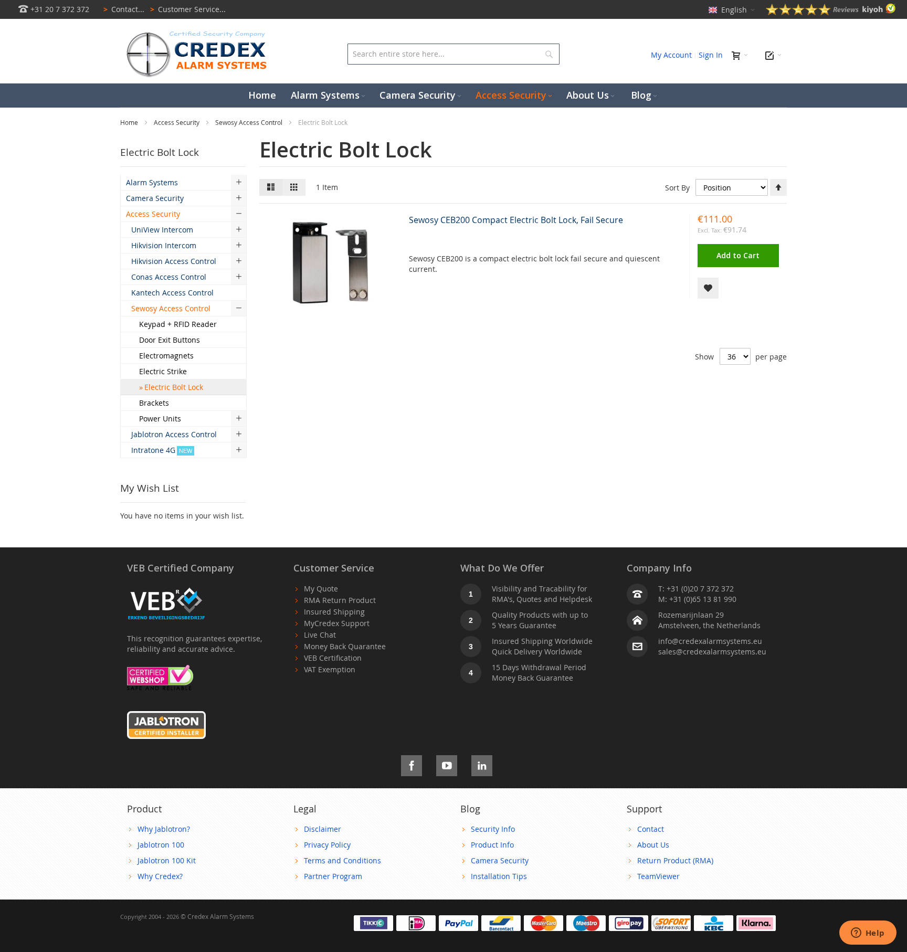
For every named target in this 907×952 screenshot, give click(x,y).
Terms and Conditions (342, 860)
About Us (653, 845)
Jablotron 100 (161, 845)
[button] (708, 288)
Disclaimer (322, 829)
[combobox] (453, 54)
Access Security (177, 122)
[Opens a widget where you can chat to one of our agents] (868, 934)
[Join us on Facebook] (411, 764)
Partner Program (333, 876)
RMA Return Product (340, 600)
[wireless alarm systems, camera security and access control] (199, 34)
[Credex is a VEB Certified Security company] (166, 589)
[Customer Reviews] (831, 12)
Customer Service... (188, 9)
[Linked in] (481, 764)
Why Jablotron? (164, 829)
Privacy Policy (327, 845)
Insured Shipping (334, 612)
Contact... (123, 9)
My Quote (321, 589)
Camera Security (500, 860)
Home (130, 122)
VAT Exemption (329, 669)
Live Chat (320, 635)
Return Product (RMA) (675, 860)
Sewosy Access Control (249, 122)
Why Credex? (160, 876)
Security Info (493, 829)
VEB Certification (333, 658)
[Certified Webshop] (160, 670)
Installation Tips (499, 876)
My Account (671, 55)
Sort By (677, 188)
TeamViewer (658, 876)
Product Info (492, 845)
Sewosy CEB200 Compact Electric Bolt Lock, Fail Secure (516, 220)
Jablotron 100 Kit (167, 860)
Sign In (711, 55)
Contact (650, 829)
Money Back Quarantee (345, 646)
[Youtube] (446, 764)
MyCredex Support (337, 623)
